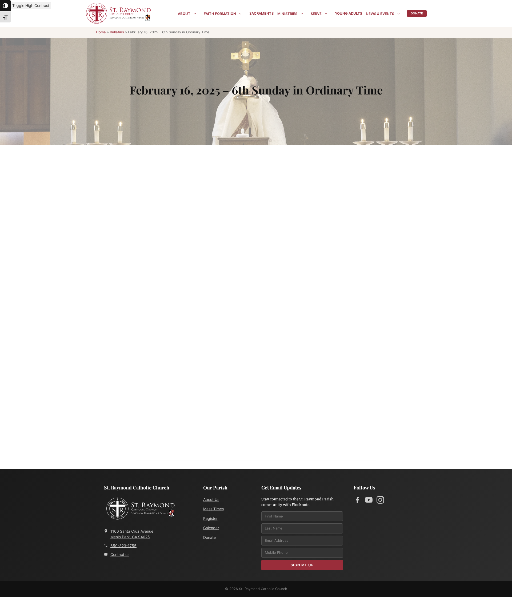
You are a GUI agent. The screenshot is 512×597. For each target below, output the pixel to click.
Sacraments (261, 13)
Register (210, 518)
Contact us (119, 554)
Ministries (287, 13)
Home (101, 32)
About (184, 13)
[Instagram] (380, 501)
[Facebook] (357, 501)
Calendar (211, 527)
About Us (211, 499)
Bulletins (117, 32)
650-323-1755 (123, 545)
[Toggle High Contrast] (5, 5)
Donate (417, 13)
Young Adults (348, 13)
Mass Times (213, 509)
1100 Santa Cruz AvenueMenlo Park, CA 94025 (131, 534)
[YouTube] (369, 501)
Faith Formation (220, 13)
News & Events (380, 13)
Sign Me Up (302, 565)
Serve (316, 13)
